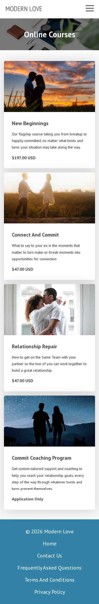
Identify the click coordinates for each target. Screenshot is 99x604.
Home (49, 543)
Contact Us (49, 555)
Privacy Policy (49, 591)
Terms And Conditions (49, 579)
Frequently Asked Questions (49, 567)
